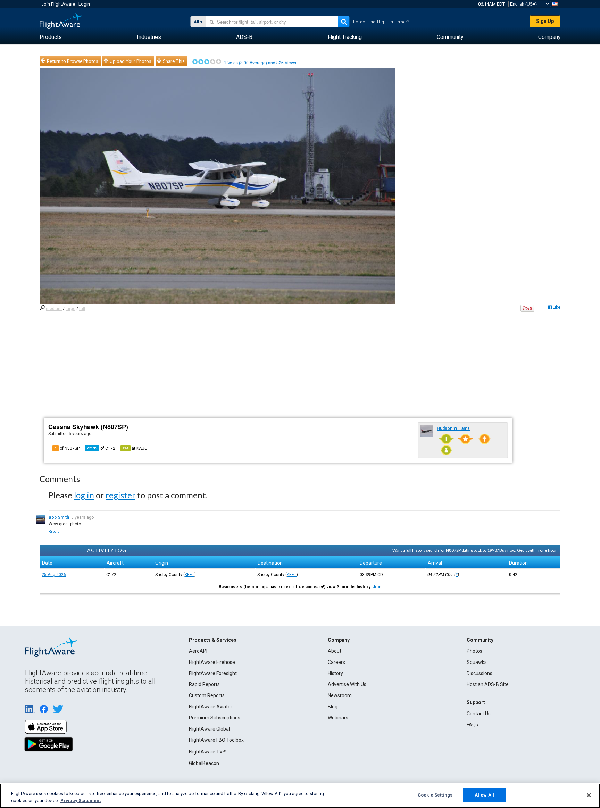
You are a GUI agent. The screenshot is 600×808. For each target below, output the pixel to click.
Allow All (484, 795)
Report (54, 531)
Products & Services (212, 640)
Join (377, 586)
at (135, 448)
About (334, 651)
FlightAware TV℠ (207, 752)
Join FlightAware (58, 4)
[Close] (589, 795)
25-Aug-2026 (54, 574)
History (335, 673)
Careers (336, 662)
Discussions (479, 673)
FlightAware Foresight (213, 673)
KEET (189, 574)
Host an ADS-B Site (488, 684)
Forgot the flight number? (381, 21)
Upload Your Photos (130, 61)
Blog (333, 706)
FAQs (472, 724)
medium (54, 308)
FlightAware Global (209, 729)
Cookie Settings (435, 795)
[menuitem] (51, 37)
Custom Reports (207, 695)
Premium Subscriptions (214, 717)
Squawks (477, 662)
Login (84, 4)
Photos (474, 651)
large (70, 308)
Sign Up (545, 21)
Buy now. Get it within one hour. (528, 550)
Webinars (338, 717)
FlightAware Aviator (210, 706)
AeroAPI (198, 651)
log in (84, 495)
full (82, 308)
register (120, 495)
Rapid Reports (204, 684)
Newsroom (340, 695)
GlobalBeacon (204, 763)
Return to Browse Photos (72, 61)
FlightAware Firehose (212, 662)
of (101, 448)
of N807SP (67, 448)
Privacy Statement (80, 800)
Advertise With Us (347, 684)
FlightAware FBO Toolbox (216, 740)
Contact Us (479, 713)
